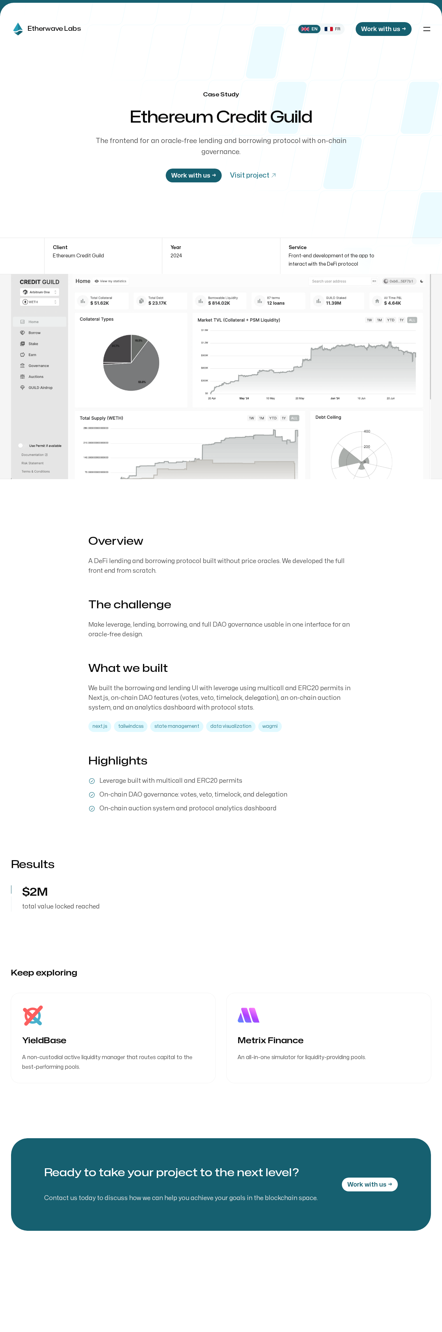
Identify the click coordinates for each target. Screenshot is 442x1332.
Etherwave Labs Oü (357, 1305)
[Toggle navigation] (426, 29)
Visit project (249, 175)
